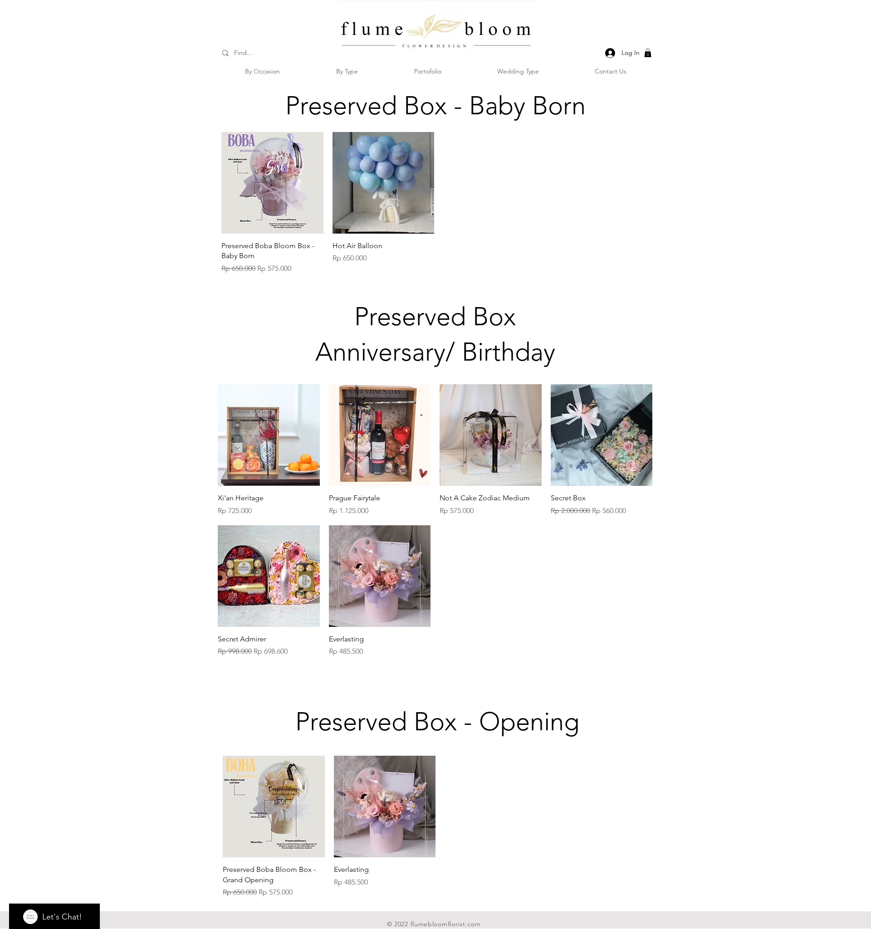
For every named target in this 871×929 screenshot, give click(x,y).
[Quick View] (272, 183)
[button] (647, 53)
